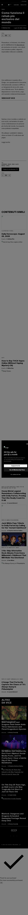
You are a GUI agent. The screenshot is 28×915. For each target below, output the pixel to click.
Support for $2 (15, 465)
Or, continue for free (16, 474)
